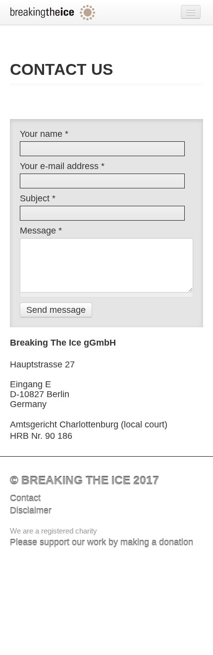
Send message (56, 310)
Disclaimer (31, 511)
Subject (37, 198)
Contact (25, 498)
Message (41, 231)
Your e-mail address (62, 166)
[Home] (53, 12)
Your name (44, 134)
